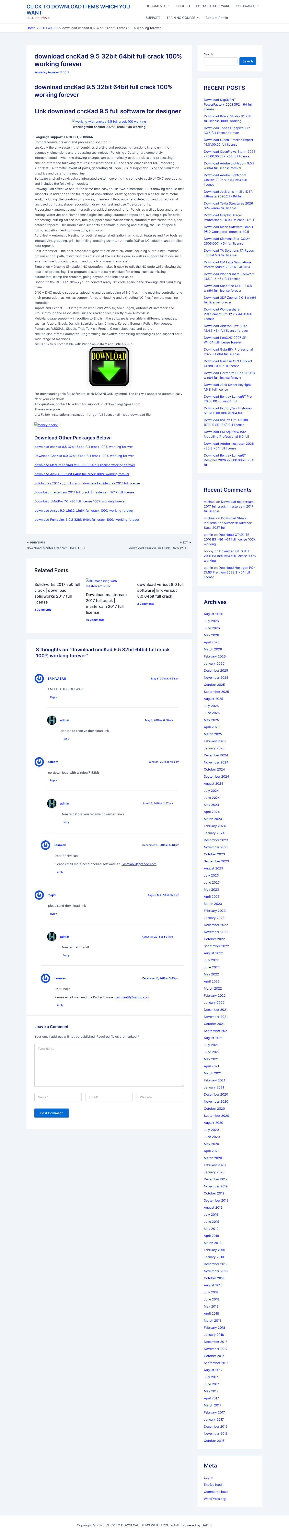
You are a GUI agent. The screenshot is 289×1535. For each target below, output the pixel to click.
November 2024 (216, 762)
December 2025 (216, 670)
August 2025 (213, 699)
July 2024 (211, 791)
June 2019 (211, 1222)
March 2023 (213, 904)
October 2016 (214, 1441)
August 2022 (213, 953)
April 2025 (212, 727)
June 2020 (212, 1137)
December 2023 (216, 840)
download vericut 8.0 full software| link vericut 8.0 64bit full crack (160, 590)
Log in (208, 1477)
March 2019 (212, 1243)
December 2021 (215, 1010)
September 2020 (216, 1116)
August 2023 (213, 868)
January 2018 (214, 1335)
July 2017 (211, 1377)
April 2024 (212, 812)
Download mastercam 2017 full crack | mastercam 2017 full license (84, 492)
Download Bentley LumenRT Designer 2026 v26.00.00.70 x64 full (228, 460)
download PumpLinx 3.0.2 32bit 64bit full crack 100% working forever (86, 519)
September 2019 (216, 1200)
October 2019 (214, 1193)
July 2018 (211, 1292)
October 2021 (214, 1024)
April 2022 (212, 981)
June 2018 (211, 1299)
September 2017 (216, 1363)
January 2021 (214, 1087)
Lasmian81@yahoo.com (138, 864)
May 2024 (211, 805)
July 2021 (211, 1045)
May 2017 (211, 1391)
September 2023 (216, 861)
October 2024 (214, 769)
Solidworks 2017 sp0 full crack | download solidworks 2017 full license (87, 483)
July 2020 (211, 1130)
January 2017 (214, 1419)
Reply (53, 697)
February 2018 (214, 1328)
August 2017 (213, 1370)
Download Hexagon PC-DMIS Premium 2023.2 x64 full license (229, 572)
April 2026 (212, 642)
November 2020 (216, 1101)
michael (209, 502)
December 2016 (215, 1426)
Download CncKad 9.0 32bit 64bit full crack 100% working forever (84, 456)
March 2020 (213, 1158)
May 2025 (211, 720)
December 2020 (216, 1094)
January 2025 (214, 748)
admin (64, 720)
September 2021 (216, 1031)
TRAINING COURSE (181, 18)
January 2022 (214, 1002)
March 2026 (213, 649)
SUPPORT (153, 18)
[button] (168, 6)
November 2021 (216, 1017)
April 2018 (211, 1313)
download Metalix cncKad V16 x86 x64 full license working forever (84, 465)
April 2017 (211, 1398)
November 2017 (215, 1349)
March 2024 (213, 819)
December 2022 (216, 925)
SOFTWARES (245, 6)
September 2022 (216, 946)
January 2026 (214, 663)
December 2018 (215, 1264)
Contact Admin (216, 18)
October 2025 (214, 685)
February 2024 (215, 826)
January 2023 (214, 918)
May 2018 (211, 1306)
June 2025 (212, 713)
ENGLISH (183, 6)
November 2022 (216, 932)
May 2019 (211, 1229)
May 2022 (211, 974)
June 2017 (211, 1384)
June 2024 (212, 798)
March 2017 (212, 1405)
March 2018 (212, 1320)
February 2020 (215, 1165)
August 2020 (213, 1123)
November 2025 (216, 677)
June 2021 (211, 1052)
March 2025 (213, 734)
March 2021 (212, 1073)
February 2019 (214, 1250)
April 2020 (212, 1151)
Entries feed (213, 1485)
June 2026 (212, 628)
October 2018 (214, 1278)
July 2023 (211, 875)
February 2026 (215, 656)
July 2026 (211, 621)
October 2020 (214, 1108)
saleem (53, 762)
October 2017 (214, 1356)
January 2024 (214, 833)
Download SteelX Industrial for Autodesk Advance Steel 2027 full (228, 523)
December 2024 (216, 755)
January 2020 (214, 1172)
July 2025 (211, 706)
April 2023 (212, 897)
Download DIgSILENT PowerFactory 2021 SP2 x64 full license (228, 104)
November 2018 (216, 1271)
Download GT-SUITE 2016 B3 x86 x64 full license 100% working (230, 539)
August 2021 (213, 1038)
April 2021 (211, 1066)
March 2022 (213, 988)
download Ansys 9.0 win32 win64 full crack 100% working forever (83, 510)
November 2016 (216, 1433)
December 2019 (215, 1179)
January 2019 (214, 1257)
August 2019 (213, 1207)
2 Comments (43, 609)
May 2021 (211, 1059)
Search (208, 54)
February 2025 (215, 741)
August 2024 (213, 783)
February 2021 (214, 1080)
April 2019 (211, 1236)
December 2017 (215, 1342)
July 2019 (211, 1214)
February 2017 (214, 1412)
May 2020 (211, 1144)
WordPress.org (215, 1499)
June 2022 (212, 967)
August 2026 (213, 614)
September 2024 (216, 776)
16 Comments (95, 619)
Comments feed (216, 1492)
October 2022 (214, 939)
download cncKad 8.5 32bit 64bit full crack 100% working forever (83, 447)
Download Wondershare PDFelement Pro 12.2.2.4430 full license (228, 314)
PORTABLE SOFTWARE (213, 6)
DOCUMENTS (156, 6)
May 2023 (211, 889)
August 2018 (213, 1285)
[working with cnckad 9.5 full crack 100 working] (109, 121)
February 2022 (215, 995)
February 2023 (215, 911)
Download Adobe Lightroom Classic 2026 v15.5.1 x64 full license (225, 179)
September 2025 (216, 692)
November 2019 (216, 1186)
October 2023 (214, 854)
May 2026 (211, 635)
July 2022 (211, 960)
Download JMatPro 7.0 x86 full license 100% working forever (80, 501)
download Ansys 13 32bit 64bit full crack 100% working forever (81, 474)
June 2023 (212, 882)
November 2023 (216, 847)
